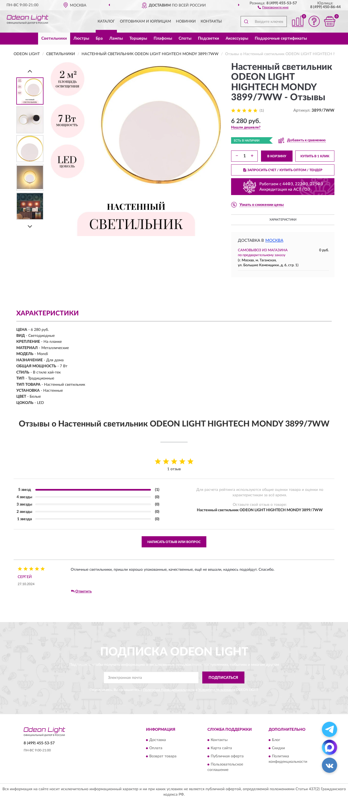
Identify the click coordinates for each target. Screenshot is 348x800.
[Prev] (30, 71)
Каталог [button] (106, 21)
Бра (99, 38)
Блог (276, 740)
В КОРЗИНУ (276, 156)
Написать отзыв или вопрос (174, 542)
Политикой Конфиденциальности (169, 689)
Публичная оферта (227, 756)
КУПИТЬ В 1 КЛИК (314, 156)
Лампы (116, 38)
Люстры (81, 38)
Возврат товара (162, 756)
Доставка (157, 740)
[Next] (30, 226)
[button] (273, 7)
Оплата (155, 748)
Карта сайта (221, 748)
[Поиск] (246, 21)
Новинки (186, 21)
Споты (185, 38)
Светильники (54, 38)
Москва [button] (274, 241)
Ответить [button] (83, 591)
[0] (329, 21)
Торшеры (138, 38)
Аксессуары (237, 38)
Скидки (278, 748)
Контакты (211, 21)
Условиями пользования (216, 689)
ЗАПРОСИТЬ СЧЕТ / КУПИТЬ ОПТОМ (284, 170)
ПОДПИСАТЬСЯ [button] (223, 678)
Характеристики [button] (282, 219)
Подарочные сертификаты (281, 38)
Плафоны (163, 38)
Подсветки (208, 38)
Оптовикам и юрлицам (145, 21)
